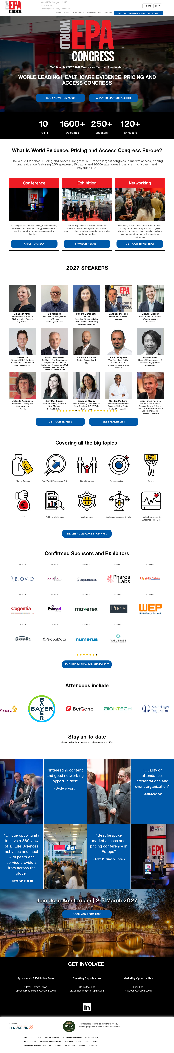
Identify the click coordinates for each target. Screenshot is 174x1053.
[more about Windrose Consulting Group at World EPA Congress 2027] (56, 579)
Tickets (147, 6)
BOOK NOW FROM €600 (60, 98)
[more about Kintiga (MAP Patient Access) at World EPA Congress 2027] (87, 639)
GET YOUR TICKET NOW (140, 243)
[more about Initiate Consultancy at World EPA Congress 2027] (87, 609)
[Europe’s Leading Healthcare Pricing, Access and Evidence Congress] (17, 7)
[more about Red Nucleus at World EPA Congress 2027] (24, 609)
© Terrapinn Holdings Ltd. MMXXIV (37, 1045)
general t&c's (70, 1045)
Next (166, 354)
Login (157, 6)
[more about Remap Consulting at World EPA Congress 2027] (24, 639)
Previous (9, 354)
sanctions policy (91, 1041)
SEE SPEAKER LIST (113, 421)
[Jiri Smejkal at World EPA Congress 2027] (150, 341)
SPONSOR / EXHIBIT (87, 243)
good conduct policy (32, 1037)
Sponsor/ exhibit (94, 12)
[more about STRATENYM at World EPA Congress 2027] (151, 609)
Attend (67, 12)
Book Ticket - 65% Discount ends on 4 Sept (138, 13)
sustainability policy (73, 1041)
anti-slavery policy (52, 1037)
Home (58, 12)
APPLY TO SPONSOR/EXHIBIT (113, 98)
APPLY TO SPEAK (34, 243)
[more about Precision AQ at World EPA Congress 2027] (119, 609)
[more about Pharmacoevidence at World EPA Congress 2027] (119, 579)
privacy (57, 1045)
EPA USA (108, 12)
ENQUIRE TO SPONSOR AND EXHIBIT (87, 664)
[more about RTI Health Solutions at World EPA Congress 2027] (151, 579)
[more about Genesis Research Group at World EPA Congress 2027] (87, 579)
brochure (93, 1045)
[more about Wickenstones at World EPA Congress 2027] (151, 639)
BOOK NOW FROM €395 (87, 914)
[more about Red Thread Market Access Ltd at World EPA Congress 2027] (119, 639)
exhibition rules (30, 1041)
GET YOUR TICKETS (60, 421)
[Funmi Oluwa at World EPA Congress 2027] (22, 341)
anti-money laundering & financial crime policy (81, 1037)
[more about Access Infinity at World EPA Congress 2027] (56, 609)
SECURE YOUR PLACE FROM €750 (87, 533)
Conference (78, 12)
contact (82, 1045)
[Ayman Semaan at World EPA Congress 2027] (118, 385)
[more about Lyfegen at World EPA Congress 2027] (24, 579)
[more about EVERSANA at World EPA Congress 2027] (56, 639)
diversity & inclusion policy (50, 1041)
